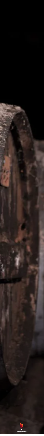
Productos (12, 434)
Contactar (34, 434)
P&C (22, 430)
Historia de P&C (16, 434)
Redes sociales (30, 434)
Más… (20, 434)
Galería (23, 434)
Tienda (26, 434)
